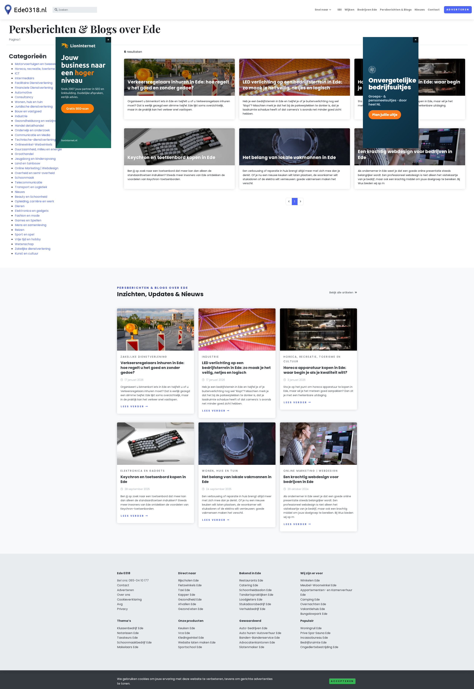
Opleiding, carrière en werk (34, 201)
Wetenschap (24, 244)
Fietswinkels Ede (190, 585)
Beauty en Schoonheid (31, 197)
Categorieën (28, 56)
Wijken (349, 9)
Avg (120, 604)
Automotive (23, 92)
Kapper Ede (186, 595)
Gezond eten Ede (190, 609)
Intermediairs (24, 78)
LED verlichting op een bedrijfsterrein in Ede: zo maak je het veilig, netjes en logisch (236, 367)
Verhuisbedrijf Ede (252, 609)
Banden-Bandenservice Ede (259, 638)
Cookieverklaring (129, 599)
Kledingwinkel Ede (191, 638)
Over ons (123, 595)
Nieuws (420, 9)
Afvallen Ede (187, 604)
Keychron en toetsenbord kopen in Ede (153, 479)
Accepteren (342, 681)
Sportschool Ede (190, 647)
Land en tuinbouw (27, 163)
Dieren (19, 206)
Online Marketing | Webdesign (36, 168)
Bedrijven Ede (367, 9)
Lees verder (132, 406)
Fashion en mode (27, 215)
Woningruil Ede (311, 628)
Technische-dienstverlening (35, 140)
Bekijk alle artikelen (341, 292)
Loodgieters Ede (250, 599)
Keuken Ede (186, 628)
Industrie (21, 116)
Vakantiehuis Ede (312, 609)
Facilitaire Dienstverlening (33, 83)
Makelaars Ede (127, 647)
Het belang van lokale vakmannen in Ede (236, 479)
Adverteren (457, 9)
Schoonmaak (24, 177)
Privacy (122, 609)
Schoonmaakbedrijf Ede (134, 642)
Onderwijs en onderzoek (32, 130)
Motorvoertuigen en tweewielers (38, 64)
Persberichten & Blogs (396, 9)
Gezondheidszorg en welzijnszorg (39, 121)
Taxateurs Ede (127, 638)
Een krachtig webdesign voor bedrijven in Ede (311, 479)
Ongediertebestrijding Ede (319, 647)
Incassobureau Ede (314, 638)
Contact (434, 9)
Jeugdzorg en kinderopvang (35, 159)
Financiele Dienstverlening (34, 88)
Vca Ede (184, 633)
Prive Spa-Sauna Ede (315, 633)
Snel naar (321, 9)
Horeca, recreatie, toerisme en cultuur (42, 69)
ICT (17, 73)
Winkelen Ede (310, 580)
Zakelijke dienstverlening (32, 249)
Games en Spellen (28, 220)
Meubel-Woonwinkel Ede (318, 585)
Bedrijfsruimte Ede (313, 642)
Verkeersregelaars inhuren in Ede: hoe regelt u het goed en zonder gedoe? (152, 367)
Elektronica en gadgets (32, 211)
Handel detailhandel (29, 125)
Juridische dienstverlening (34, 106)
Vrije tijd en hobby (28, 239)
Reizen (19, 230)
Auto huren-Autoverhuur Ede (260, 633)
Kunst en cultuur (26, 253)
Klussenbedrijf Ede (130, 628)
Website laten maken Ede (197, 642)
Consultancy (24, 97)
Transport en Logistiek (31, 187)
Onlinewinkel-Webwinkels (33, 144)
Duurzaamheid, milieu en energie (38, 149)
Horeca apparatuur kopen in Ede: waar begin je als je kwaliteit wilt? (315, 370)
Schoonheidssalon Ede (255, 590)
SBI (339, 9)
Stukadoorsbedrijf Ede (255, 604)
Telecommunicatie (28, 182)
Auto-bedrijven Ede (253, 628)
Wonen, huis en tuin (29, 102)
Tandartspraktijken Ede (256, 595)
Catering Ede (248, 585)
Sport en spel (24, 234)
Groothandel (24, 154)
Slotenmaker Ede (251, 647)
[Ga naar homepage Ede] (24, 9)
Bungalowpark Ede (313, 614)
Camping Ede (310, 599)
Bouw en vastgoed (28, 111)
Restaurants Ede (251, 580)
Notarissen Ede (128, 633)
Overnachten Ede (313, 604)
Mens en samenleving (30, 225)
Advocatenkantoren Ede (257, 642)
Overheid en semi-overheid (35, 173)
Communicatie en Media (32, 135)
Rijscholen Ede (188, 580)
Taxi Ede (184, 590)
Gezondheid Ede (190, 599)
